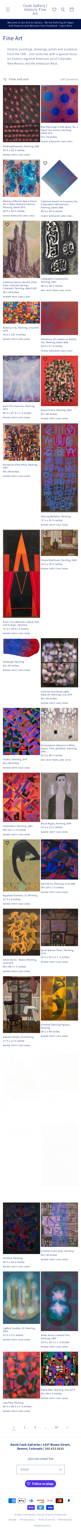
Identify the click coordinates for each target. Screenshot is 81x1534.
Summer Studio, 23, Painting (18, 1036)
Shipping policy (42, 1525)
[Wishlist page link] (54, 9)
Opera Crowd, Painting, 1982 (56, 409)
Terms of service (46, 1519)
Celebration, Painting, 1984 (17, 826)
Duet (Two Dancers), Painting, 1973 (19, 408)
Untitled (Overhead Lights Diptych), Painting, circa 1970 (56, 693)
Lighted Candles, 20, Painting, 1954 (19, 1330)
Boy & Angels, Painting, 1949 (56, 823)
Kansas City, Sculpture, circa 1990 (21, 1155)
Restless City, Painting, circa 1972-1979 (21, 329)
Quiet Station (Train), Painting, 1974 (57, 952)
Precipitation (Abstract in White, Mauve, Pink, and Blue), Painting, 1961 (59, 748)
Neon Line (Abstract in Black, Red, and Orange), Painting (21, 623)
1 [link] (14, 1427)
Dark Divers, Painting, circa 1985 (58, 883)
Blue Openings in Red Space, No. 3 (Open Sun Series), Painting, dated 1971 (59, 129)
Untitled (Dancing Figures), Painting (55, 1026)
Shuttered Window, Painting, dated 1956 (56, 1191)
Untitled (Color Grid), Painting (57, 1250)
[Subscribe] (60, 1469)
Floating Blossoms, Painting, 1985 (21, 146)
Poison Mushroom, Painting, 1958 (59, 560)
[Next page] (67, 1427)
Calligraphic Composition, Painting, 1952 (55, 280)
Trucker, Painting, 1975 (15, 759)
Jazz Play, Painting (13, 1402)
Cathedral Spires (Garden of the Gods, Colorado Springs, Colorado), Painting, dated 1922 (20, 285)
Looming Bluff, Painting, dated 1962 (19, 1105)
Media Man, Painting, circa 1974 (58, 1389)
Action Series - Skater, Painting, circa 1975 (20, 961)
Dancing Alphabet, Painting (56, 516)
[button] (8, 9)
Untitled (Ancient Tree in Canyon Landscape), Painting (58, 1097)
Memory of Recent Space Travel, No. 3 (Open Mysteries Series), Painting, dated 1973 (20, 204)
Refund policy (65, 1519)
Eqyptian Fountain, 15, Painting (20, 895)
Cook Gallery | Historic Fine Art (38, 1514)
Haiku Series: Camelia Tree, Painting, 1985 (55, 1337)
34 (56, 1427)
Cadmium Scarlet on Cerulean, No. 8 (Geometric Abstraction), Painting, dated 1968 (59, 204)
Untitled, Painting (13, 1258)
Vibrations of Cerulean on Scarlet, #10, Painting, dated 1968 (59, 341)
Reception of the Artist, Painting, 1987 (20, 466)
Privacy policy (27, 1519)
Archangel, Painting (13, 661)
